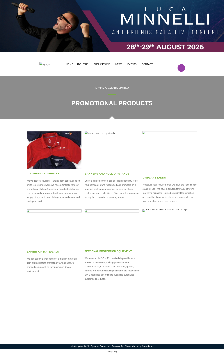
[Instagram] (181, 68)
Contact (147, 64)
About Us (82, 64)
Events (132, 64)
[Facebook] (172, 59)
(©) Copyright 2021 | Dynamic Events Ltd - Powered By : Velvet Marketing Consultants (112, 346)
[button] (83, 64)
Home (69, 64)
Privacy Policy (112, 352)
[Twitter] (181, 59)
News (118, 64)
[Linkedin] (190, 59)
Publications (102, 64)
